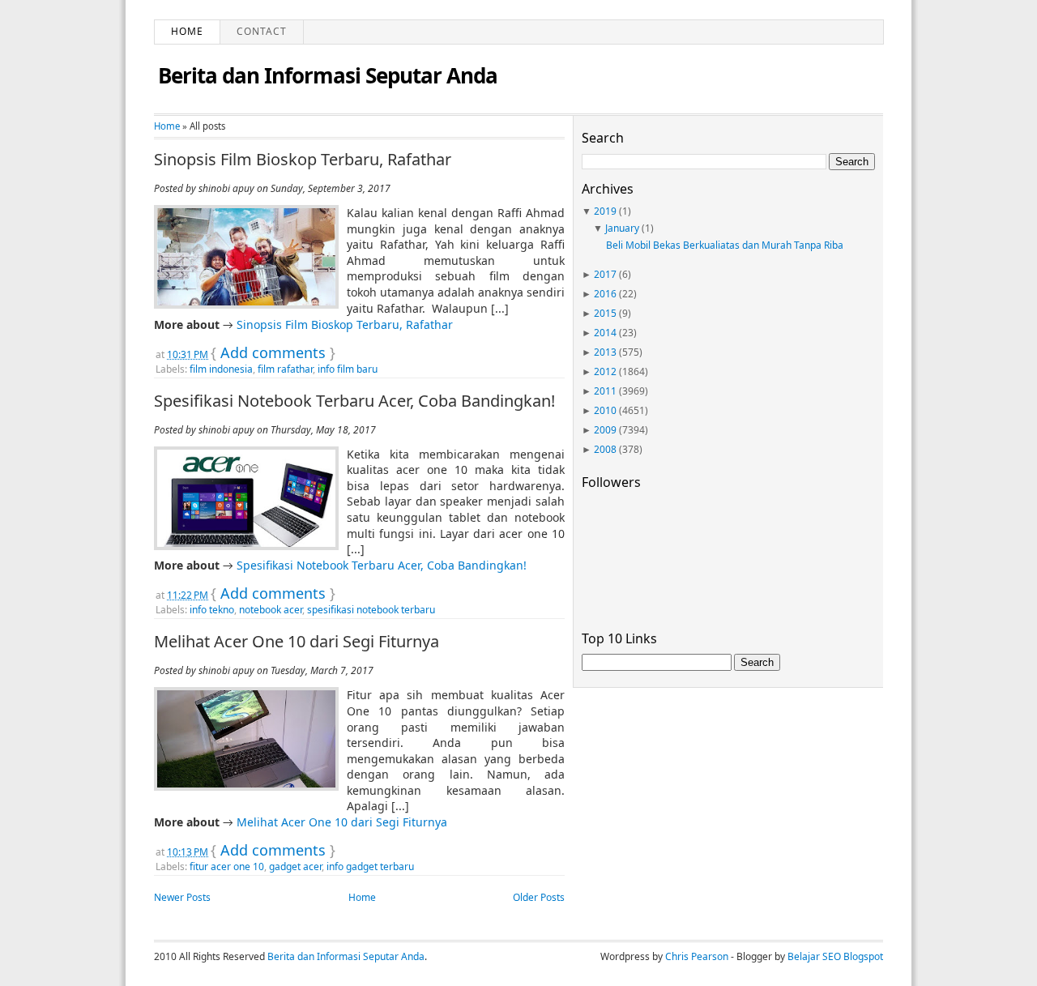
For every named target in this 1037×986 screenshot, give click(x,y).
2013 (605, 352)
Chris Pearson (696, 956)
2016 (605, 294)
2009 (605, 430)
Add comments (273, 352)
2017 (605, 274)
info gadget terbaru (370, 866)
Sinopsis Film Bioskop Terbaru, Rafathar (302, 160)
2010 (605, 410)
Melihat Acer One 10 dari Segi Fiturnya (296, 642)
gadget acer (295, 866)
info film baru (348, 369)
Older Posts (539, 897)
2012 (605, 371)
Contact (262, 31)
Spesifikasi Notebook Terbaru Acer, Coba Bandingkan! (354, 401)
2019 (605, 211)
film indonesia (221, 369)
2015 (605, 313)
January (622, 228)
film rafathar (285, 369)
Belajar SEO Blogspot (835, 956)
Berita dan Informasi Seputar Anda (327, 75)
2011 (605, 391)
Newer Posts (182, 897)
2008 (605, 449)
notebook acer (270, 610)
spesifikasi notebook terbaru (371, 610)
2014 (605, 332)
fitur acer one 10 (227, 866)
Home (187, 31)
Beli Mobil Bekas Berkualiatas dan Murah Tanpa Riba (724, 245)
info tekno (212, 610)
